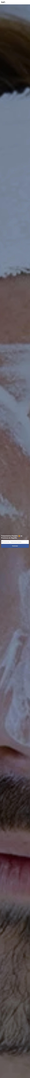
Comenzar (15, 546)
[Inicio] (3, 2)
